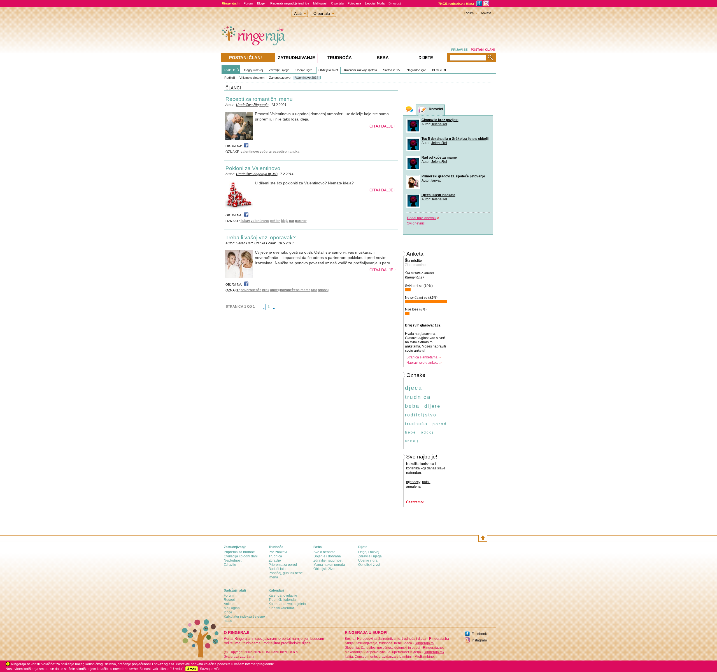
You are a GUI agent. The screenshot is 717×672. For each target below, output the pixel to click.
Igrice (228, 612)
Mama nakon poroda (329, 565)
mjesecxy (413, 482)
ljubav (245, 221)
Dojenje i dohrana (327, 556)
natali (426, 482)
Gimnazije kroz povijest (440, 120)
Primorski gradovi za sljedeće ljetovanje (453, 176)
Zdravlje (230, 565)
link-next (274, 308)
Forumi (248, 3)
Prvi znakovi (278, 552)
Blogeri (261, 3)
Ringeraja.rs (424, 643)
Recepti (230, 600)
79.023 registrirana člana (456, 3)
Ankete (486, 13)
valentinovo (250, 152)
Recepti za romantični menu (259, 99)
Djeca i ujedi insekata (438, 195)
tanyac (436, 180)
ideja (284, 221)
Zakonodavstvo (279, 77)
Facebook (479, 634)
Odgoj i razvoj (253, 70)
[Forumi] (409, 110)
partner (301, 221)
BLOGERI (439, 70)
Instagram (479, 640)
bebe (410, 432)
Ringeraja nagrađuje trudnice (289, 3)
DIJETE (229, 69)
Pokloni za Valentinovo (252, 168)
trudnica (418, 397)
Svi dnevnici (416, 223)
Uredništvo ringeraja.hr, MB (257, 174)
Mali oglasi (320, 3)
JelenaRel (439, 124)
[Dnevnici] (422, 110)
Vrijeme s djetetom (251, 77)
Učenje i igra (303, 70)
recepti (277, 152)
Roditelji (229, 77)
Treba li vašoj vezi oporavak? (260, 237)
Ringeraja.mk (434, 652)
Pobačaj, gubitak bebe (286, 573)
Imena (273, 577)
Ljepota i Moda (375, 3)
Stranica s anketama (421, 357)
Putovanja (354, 3)
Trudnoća (339, 57)
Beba (383, 57)
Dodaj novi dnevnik (421, 218)
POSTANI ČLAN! (483, 49)
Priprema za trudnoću (240, 552)
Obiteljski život (328, 70)
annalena (413, 486)
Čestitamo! (415, 502)
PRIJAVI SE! (460, 49)
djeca (413, 388)
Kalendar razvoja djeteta (360, 70)
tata (314, 290)
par (291, 221)
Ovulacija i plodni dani (241, 556)
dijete (432, 406)
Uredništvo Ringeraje (252, 105)
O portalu (337, 3)
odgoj (427, 432)
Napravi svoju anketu (422, 363)
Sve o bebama (324, 552)
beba (412, 406)
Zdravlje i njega (279, 70)
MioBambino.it (425, 657)
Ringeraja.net (433, 648)
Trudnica (275, 556)
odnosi (323, 290)
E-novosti (394, 3)
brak (265, 290)
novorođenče (251, 290)
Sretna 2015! (392, 70)
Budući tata (277, 569)
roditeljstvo (421, 415)
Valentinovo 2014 (306, 77)
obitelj (275, 290)
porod (439, 423)
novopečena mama (295, 290)
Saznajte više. (210, 669)
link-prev (263, 308)
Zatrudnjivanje (296, 57)
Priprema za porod (283, 565)
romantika (291, 152)
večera (265, 152)
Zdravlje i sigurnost (327, 560)
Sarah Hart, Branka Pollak (256, 243)
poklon (275, 221)
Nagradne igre (416, 70)
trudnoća (416, 423)
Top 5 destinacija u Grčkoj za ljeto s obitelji (455, 139)
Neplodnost (232, 560)
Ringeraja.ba (439, 639)
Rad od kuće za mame (439, 157)
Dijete (425, 57)
